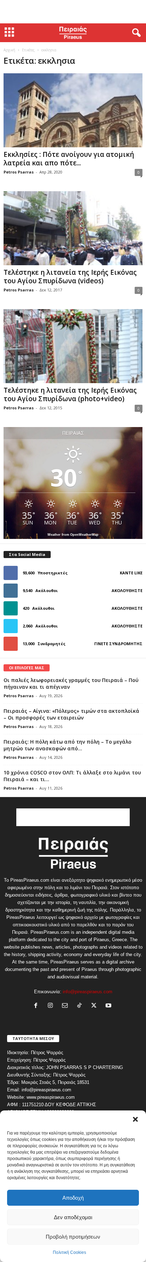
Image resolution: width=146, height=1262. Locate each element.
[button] (135, 1119)
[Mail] (66, 1006)
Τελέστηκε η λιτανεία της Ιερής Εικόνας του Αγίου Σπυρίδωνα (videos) (70, 276)
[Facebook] (37, 1006)
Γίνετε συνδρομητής (118, 643)
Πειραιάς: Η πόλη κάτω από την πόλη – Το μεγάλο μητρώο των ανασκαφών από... (67, 745)
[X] (95, 1006)
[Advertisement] (73, 12)
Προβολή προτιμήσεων (73, 1237)
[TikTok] (81, 1006)
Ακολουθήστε (127, 590)
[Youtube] (109, 1006)
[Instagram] (52, 1006)
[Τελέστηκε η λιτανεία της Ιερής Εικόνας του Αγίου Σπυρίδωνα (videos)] (73, 228)
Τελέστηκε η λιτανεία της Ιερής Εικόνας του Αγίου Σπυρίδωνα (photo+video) (70, 394)
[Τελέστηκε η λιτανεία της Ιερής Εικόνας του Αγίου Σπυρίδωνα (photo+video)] (73, 346)
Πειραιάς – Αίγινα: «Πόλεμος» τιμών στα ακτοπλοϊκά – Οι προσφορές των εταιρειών (71, 714)
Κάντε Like (131, 572)
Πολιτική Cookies (69, 1252)
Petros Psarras (19, 172)
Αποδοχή (73, 1198)
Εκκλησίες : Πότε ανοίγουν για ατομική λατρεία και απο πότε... (69, 158)
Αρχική (9, 49)
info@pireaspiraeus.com (87, 991)
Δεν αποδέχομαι (73, 1217)
